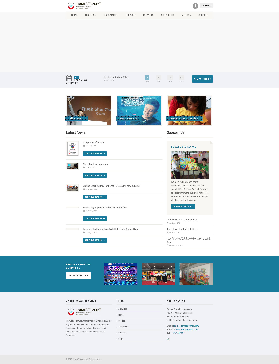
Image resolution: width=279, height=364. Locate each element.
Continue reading (94, 154)
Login (120, 338)
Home (74, 15)
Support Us (167, 15)
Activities (148, 15)
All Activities (202, 79)
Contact (203, 15)
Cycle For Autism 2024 (116, 77)
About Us (90, 15)
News (121, 315)
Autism (185, 15)
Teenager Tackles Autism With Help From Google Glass (111, 229)
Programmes (111, 15)
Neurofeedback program (95, 164)
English (206, 6)
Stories (121, 321)
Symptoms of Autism (93, 142)
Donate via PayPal (183, 147)
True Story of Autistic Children (182, 229)
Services (130, 15)
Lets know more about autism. (182, 219)
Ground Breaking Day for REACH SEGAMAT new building (111, 186)
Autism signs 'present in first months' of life (105, 207)
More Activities (78, 275)
